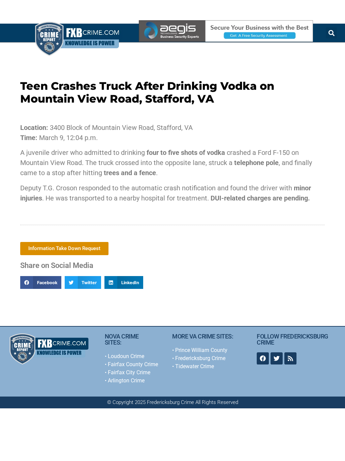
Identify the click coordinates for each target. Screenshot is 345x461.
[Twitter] (277, 358)
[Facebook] (263, 358)
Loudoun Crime (126, 356)
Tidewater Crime (194, 366)
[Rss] (290, 358)
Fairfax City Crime (129, 372)
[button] (40, 282)
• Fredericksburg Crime (198, 358)
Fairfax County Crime (133, 364)
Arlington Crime (126, 380)
